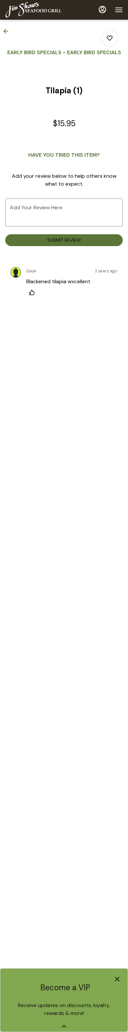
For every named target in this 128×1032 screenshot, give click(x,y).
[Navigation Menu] (119, 9)
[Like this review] (33, 292)
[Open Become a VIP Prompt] (64, 1026)
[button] (8, 31)
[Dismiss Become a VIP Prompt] (117, 979)
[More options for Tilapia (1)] (109, 38)
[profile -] (102, 9)
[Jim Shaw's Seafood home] (34, 10)
